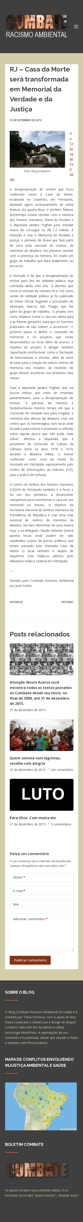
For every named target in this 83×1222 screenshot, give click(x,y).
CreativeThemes (18, 1216)
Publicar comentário (30, 960)
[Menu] (76, 27)
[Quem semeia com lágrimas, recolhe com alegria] (41, 735)
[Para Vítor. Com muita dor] (41, 795)
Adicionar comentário (30, 919)
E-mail (19, 890)
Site (16, 904)
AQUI (74, 1195)
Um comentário (62, 770)
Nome (19, 877)
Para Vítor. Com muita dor (33, 817)
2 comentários (61, 824)
